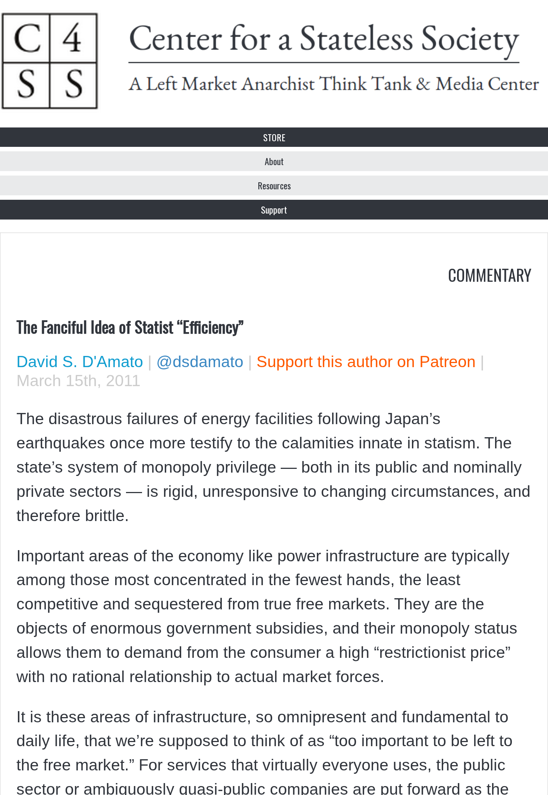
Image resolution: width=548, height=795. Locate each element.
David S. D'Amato (79, 361)
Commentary (490, 274)
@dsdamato (199, 361)
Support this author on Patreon (366, 361)
